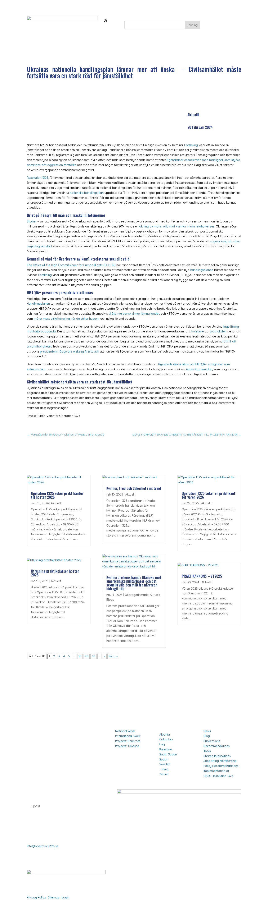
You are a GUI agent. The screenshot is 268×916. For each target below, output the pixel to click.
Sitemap (53, 897)
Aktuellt (193, 114)
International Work (128, 736)
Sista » (113, 656)
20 (86, 656)
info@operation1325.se (42, 846)
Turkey (164, 769)
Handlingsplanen (39, 303)
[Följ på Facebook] (120, 868)
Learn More (35, 743)
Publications (212, 741)
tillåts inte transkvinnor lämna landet (134, 314)
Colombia (166, 739)
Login (65, 897)
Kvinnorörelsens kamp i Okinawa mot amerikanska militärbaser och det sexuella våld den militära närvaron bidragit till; (133, 583)
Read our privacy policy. (45, 821)
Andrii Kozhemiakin (199, 369)
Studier (31, 221)
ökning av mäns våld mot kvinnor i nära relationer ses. (177, 226)
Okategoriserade (136, 595)
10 (80, 656)
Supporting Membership (220, 761)
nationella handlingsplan (87, 193)
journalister (218, 331)
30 (93, 656)
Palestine (165, 749)
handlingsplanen (201, 270)
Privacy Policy (36, 897)
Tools (207, 751)
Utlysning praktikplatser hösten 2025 (55, 572)
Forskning (191, 145)
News (207, 731)
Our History (35, 748)
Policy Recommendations (221, 766)
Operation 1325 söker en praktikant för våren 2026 (208, 495)
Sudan (163, 759)
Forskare (197, 331)
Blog (207, 736)
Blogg (110, 600)
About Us (33, 731)
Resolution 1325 (37, 178)
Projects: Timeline (127, 746)
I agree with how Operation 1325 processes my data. (66, 818)
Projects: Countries (127, 741)
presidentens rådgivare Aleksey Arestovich (70, 351)
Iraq (162, 744)
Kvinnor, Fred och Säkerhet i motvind (133, 488)
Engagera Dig (221, 24)
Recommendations (217, 746)
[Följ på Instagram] (129, 868)
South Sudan (168, 754)
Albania (164, 734)
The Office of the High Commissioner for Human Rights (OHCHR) (71, 265)
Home (31, 725)
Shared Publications (217, 756)
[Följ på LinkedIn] (137, 868)
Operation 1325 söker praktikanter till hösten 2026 (57, 495)
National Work (125, 731)
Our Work (34, 737)
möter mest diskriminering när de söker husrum (66, 319)
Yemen (164, 774)
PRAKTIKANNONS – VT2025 (202, 576)
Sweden (164, 764)
